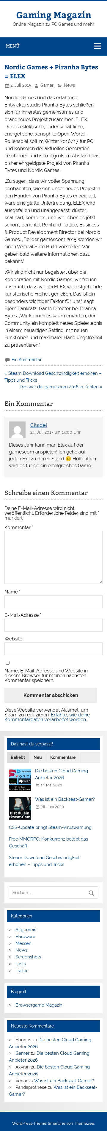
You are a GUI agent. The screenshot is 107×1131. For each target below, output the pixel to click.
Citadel (38, 425)
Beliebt (18, 757)
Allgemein (26, 929)
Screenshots (28, 957)
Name (12, 592)
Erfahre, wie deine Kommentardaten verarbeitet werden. (47, 717)
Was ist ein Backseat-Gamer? (65, 799)
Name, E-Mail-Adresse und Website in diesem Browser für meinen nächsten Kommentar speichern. (46, 676)
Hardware (25, 936)
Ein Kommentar (27, 359)
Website (13, 639)
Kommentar (18, 527)
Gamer (47, 85)
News (69, 85)
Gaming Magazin (53, 14)
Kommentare (62, 757)
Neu (38, 757)
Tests (20, 963)
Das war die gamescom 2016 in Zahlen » (61, 386)
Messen (23, 943)
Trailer (21, 970)
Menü (13, 46)
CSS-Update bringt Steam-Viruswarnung (50, 827)
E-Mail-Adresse (22, 615)
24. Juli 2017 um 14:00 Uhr (55, 432)
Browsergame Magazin (38, 1005)
